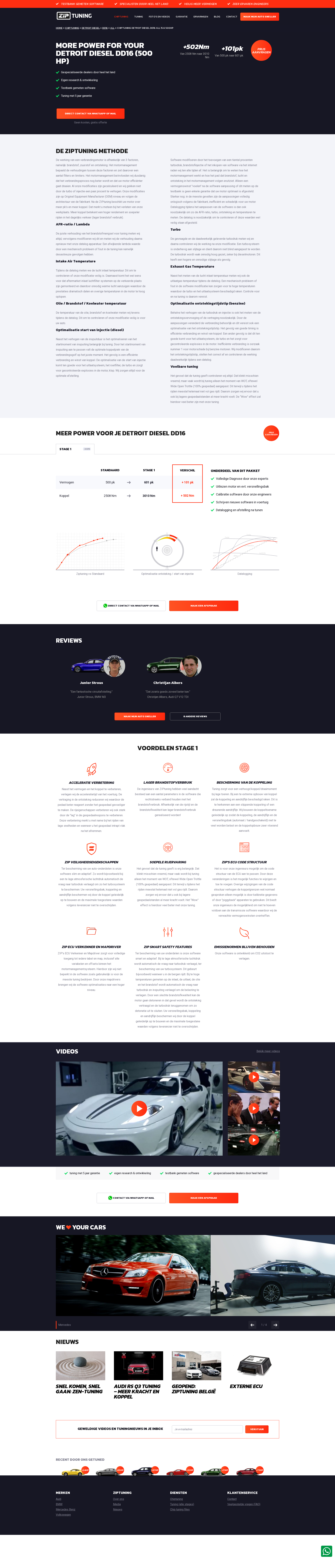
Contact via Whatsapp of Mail (133, 1198)
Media (117, 1504)
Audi (58, 1499)
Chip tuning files (180, 1509)
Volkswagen (63, 1514)
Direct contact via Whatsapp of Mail (90, 113)
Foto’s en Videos (159, 16)
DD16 (105, 28)
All (112, 28)
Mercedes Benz (65, 1509)
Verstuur (257, 1429)
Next (275, 1325)
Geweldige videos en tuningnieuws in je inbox (120, 1429)
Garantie (182, 16)
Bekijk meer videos (268, 1051)
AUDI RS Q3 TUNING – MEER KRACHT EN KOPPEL (137, 1391)
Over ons (118, 1499)
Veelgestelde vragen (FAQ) (243, 1504)
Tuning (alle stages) (182, 1504)
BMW (59, 1504)
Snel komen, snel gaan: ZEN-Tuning (79, 1388)
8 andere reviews (195, 716)
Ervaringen (200, 16)
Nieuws (117, 1509)
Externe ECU (246, 1386)
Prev (252, 1325)
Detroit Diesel (91, 28)
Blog (217, 16)
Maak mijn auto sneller (259, 16)
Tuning (138, 16)
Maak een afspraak (204, 606)
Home (59, 28)
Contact (231, 16)
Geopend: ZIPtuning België (193, 1388)
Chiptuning (121, 16)
